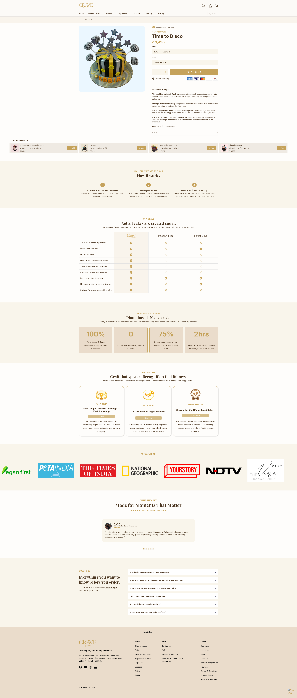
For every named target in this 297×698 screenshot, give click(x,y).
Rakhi (81, 14)
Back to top (147, 632)
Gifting (161, 14)
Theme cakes (141, 646)
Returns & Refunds (169, 654)
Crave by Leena (89, 687)
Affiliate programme (209, 663)
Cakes (109, 14)
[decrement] (154, 72)
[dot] (144, 549)
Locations (205, 650)
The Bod (93, 145)
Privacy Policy (207, 675)
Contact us (166, 646)
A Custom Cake (159, 32)
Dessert (136, 14)
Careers (204, 658)
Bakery (149, 14)
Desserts (138, 667)
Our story (205, 646)
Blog (203, 654)
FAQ (163, 650)
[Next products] (285, 140)
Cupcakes (122, 14)
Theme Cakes (94, 14)
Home (81, 20)
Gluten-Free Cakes (143, 654)
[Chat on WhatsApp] (291, 692)
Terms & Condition (209, 671)
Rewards (204, 667)
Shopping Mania (235, 145)
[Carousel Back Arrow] (81, 532)
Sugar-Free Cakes (143, 658)
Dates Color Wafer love (168, 145)
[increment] (165, 72)
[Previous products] (280, 140)
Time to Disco (90, 20)
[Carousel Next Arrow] (216, 532)
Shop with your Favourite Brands (32, 145)
